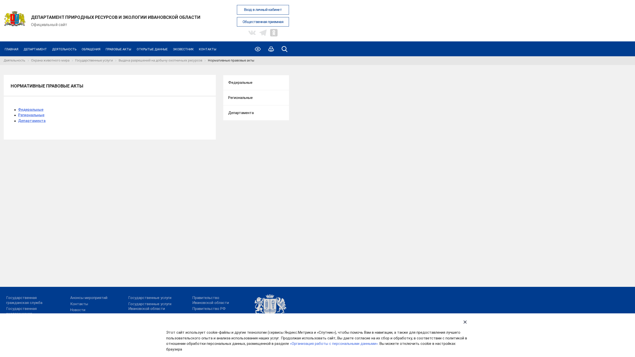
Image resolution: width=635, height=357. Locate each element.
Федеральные (30, 109)
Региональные (31, 115)
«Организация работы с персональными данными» (334, 343)
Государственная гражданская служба (24, 300)
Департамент (35, 49)
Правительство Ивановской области (210, 300)
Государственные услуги (149, 298)
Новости (77, 310)
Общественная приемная (263, 22)
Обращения (91, 49)
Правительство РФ (209, 308)
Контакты (207, 49)
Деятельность (64, 49)
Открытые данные (152, 49)
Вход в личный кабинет (263, 9)
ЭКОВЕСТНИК (183, 49)
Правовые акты (118, 49)
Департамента (32, 121)
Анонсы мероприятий (88, 298)
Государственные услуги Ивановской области (149, 306)
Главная (11, 49)
